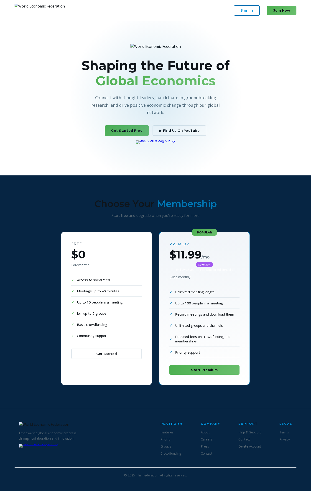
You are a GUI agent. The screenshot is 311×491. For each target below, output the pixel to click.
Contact (206, 453)
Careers (206, 439)
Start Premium (204, 370)
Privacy (284, 439)
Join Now (281, 10)
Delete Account (249, 446)
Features (167, 432)
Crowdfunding (171, 453)
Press (205, 446)
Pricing (165, 439)
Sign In (247, 10)
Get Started (106, 354)
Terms (284, 432)
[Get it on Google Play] (155, 146)
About (205, 432)
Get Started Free (127, 131)
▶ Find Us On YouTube (179, 131)
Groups (166, 446)
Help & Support (249, 432)
